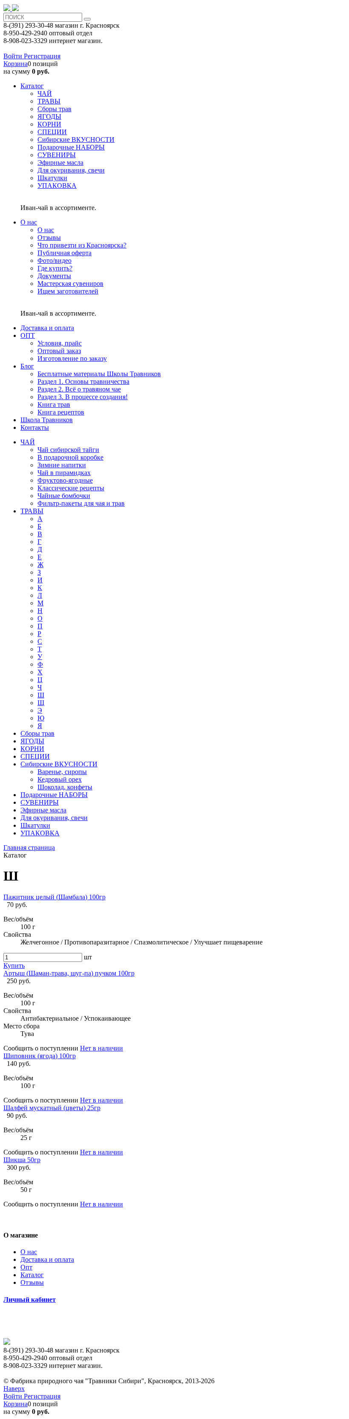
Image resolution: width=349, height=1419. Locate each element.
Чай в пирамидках (64, 472)
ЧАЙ (27, 442)
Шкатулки (35, 825)
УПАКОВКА (40, 833)
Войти (13, 56)
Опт (26, 1267)
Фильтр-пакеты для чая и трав (81, 503)
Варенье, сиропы (62, 771)
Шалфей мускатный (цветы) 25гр (51, 1107)
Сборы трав (37, 733)
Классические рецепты (70, 488)
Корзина (15, 63)
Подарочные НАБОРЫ (54, 794)
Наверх (14, 1388)
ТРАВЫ (31, 511)
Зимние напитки (61, 465)
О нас (28, 1251)
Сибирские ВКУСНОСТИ (58, 764)
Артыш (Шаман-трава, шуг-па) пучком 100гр (68, 973)
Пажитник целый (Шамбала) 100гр (54, 897)
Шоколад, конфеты (64, 787)
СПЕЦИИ (35, 756)
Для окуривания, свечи (54, 817)
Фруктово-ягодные (65, 480)
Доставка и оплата (47, 1259)
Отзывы (32, 1282)
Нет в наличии (101, 1048)
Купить (14, 965)
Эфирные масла (43, 810)
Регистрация (42, 56)
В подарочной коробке (70, 457)
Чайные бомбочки (63, 495)
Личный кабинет (29, 1299)
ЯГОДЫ (32, 741)
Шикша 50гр (21, 1159)
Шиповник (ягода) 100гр (39, 1055)
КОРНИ (32, 748)
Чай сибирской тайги (68, 449)
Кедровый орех (59, 779)
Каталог (32, 1274)
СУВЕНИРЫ (39, 802)
